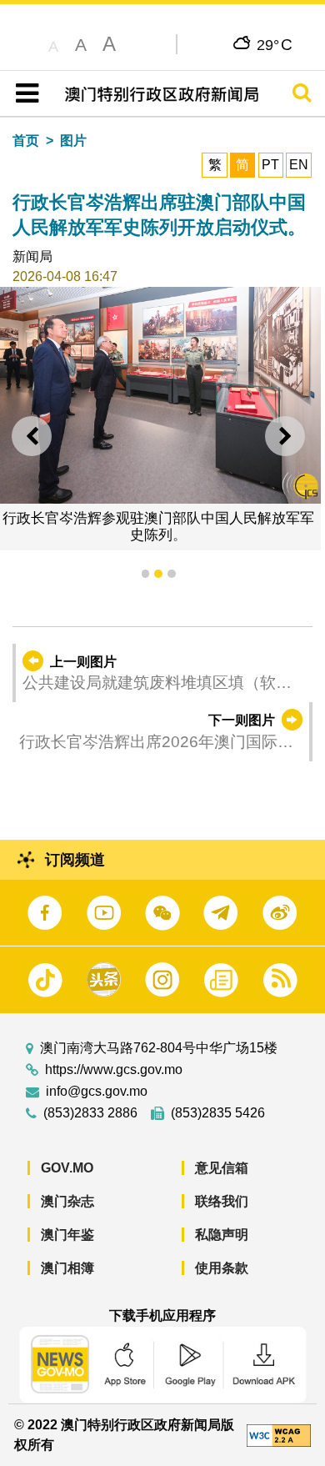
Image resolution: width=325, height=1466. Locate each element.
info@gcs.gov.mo (97, 1091)
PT (270, 165)
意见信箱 (221, 1168)
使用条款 (221, 1268)
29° (274, 44)
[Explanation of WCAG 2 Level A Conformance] (278, 1434)
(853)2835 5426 (218, 1113)
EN (298, 165)
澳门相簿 (67, 1268)
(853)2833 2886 (90, 1113)
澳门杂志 (67, 1201)
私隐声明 (221, 1235)
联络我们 (221, 1201)
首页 (25, 140)
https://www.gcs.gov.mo (113, 1070)
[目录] (23, 93)
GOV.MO (67, 1168)
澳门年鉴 (67, 1235)
